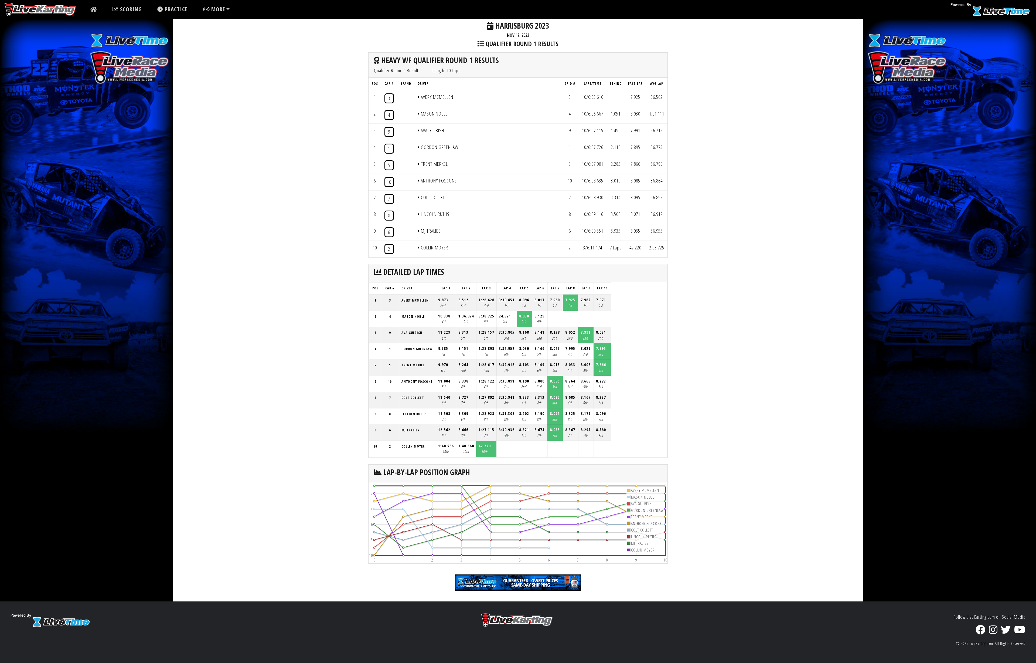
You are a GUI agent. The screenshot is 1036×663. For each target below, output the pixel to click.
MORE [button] (217, 9)
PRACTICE (175, 9)
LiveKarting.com (981, 643)
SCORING (130, 9)
